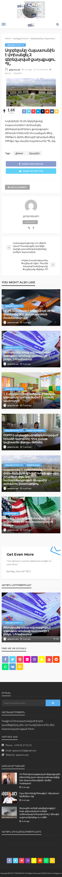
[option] (31, 617)
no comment (42, 69)
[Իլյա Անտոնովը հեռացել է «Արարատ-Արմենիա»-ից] (9, 797)
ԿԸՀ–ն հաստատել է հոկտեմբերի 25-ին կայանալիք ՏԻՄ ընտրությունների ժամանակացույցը (28, 314)
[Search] (57, 24)
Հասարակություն (36, 430)
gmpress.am (14, 69)
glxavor (8, 73)
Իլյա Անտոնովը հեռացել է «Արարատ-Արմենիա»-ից (39, 794)
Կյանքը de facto (15, 45)
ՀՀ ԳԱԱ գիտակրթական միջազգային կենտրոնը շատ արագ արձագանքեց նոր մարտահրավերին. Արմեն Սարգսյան (39, 779)
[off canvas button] (4, 24)
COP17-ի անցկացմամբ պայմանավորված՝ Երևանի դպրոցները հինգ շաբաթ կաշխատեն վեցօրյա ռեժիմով (30, 439)
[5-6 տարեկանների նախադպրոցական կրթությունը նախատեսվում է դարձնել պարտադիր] (31, 617)
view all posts (30, 222)
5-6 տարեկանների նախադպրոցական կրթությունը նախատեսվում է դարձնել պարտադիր (29, 397)
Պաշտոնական (33, 465)
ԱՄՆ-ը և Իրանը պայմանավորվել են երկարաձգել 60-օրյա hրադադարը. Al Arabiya (28, 522)
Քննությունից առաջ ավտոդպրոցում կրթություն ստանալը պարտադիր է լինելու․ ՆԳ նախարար (27, 356)
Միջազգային (11, 513)
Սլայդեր (18, 73)
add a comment (19, 187)
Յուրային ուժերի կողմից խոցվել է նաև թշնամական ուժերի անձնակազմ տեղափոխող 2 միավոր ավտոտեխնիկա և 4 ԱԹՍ (39, 813)
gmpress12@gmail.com (24, 750)
